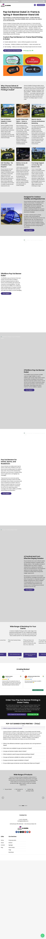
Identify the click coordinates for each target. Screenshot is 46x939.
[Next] (43, 647)
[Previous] (2, 647)
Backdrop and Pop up (28, 880)
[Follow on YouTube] (29, 911)
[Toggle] (2, 728)
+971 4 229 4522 (23, 898)
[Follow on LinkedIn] (27, 911)
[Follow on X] (21, 911)
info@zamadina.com (23, 899)
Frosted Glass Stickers (8, 801)
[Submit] (43, 1)
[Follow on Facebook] (16, 911)
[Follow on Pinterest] (25, 911)
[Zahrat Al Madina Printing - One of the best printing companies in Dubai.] (6, 5)
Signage (39, 880)
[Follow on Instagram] (19, 911)
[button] (35, 5)
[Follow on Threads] (23, 911)
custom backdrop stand (29, 583)
